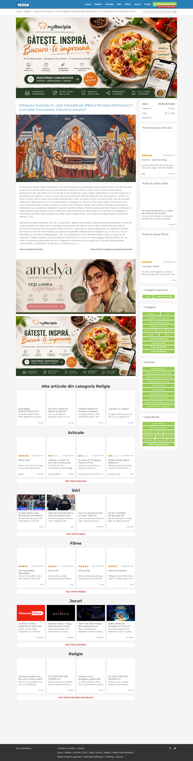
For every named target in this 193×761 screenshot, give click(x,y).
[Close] (122, 343)
